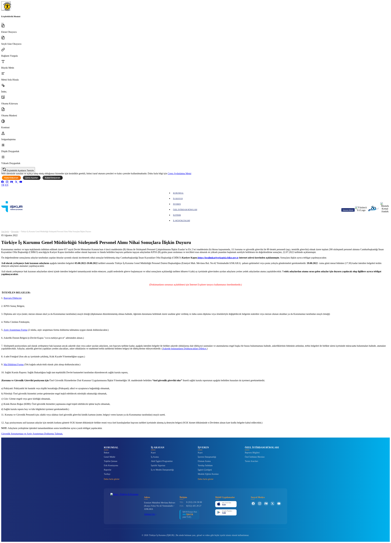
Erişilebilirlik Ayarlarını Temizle (20, 170)
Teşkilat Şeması (110, 461)
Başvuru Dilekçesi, (13, 298)
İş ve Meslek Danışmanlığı (162, 470)
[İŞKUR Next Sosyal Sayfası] (266, 503)
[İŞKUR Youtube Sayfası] (278, 503)
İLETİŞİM (177, 215)
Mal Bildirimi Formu (14, 364)
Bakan (106, 452)
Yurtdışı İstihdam (205, 465)
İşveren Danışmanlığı (207, 457)
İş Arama (155, 457)
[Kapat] (2, 23)
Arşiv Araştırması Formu (15, 330)
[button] (195, 28)
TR (2, 185)
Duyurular (15, 231)
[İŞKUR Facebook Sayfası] (253, 503)
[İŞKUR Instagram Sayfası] (259, 503)
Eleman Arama (204, 461)
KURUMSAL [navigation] (178, 193)
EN (6, 185)
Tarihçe (107, 474)
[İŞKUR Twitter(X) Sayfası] (272, 503)
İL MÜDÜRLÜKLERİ (181, 221)
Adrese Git (149, 514)
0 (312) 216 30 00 (194, 502)
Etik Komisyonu (111, 465)
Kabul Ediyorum (11, 178)
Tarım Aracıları (251, 461)
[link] (2, 182)
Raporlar (107, 470)
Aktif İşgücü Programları (162, 461)
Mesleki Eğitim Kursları (208, 474)
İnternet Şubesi (348, 210)
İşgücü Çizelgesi (205, 470)
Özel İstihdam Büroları (255, 457)
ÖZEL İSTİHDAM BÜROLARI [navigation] (185, 210)
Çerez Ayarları (31, 178)
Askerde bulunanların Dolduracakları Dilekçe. (184, 348)
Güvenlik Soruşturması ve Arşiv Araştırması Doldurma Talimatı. (32, 433)
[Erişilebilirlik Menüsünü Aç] (5, 5)
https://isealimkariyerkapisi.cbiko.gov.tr (218, 257)
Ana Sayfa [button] (5, 231)
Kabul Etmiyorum (52, 178)
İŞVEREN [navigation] (177, 204)
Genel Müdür (109, 457)
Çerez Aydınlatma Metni (179, 173)
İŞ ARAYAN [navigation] (178, 199)
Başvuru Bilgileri (252, 452)
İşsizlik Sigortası (158, 465)
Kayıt (153, 452)
